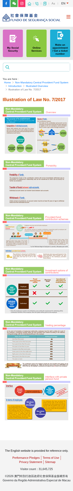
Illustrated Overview (37, 86)
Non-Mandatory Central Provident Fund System (41, 82)
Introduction (15, 86)
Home (7, 82)
